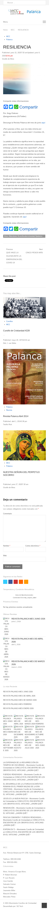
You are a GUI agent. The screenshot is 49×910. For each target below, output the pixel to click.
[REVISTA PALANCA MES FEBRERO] (40, 720)
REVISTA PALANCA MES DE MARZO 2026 (20, 700)
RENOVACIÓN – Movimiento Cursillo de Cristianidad (23, 808)
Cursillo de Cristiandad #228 (16, 331)
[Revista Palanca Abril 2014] (24, 376)
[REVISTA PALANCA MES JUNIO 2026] (6, 626)
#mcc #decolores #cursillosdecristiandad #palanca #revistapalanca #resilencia (23, 236)
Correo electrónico (32, 546)
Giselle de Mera (8, 59)
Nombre (6, 546)
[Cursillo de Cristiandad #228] (24, 308)
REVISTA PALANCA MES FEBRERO (17, 704)
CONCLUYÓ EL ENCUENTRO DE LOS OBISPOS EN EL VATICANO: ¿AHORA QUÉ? (24, 822)
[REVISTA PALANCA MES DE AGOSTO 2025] (19, 745)
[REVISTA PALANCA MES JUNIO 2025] (40, 744)
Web (5, 556)
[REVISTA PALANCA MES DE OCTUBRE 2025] (40, 732)
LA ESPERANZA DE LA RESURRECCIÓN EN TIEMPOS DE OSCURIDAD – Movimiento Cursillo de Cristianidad (23, 765)
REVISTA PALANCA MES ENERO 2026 (18, 708)
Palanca (9, 40)
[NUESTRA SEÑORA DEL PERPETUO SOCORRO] (24, 445)
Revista (9, 410)
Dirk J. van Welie (9, 343)
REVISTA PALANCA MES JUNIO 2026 (28, 619)
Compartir (28, 107)
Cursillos (9, 321)
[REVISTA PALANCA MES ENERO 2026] (8, 730)
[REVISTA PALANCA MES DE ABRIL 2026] (6, 647)
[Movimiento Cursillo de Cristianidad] (24, 12)
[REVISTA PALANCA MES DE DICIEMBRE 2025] (19, 732)
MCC (8, 36)
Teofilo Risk (7, 424)
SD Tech (19, 906)
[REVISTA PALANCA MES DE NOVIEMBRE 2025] (30, 732)
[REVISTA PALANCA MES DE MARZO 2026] (6, 670)
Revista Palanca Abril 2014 (15, 416)
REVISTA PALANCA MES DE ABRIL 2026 (19, 696)
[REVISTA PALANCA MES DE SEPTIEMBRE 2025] (8, 745)
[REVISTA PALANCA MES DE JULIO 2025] (30, 744)
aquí (43, 123)
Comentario (7, 514)
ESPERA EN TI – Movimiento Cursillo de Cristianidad (23, 829)
